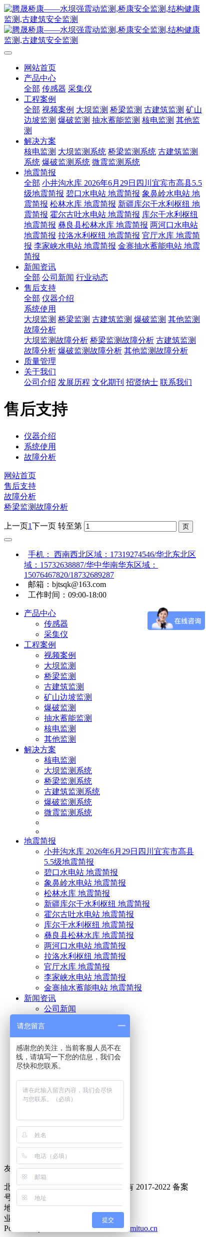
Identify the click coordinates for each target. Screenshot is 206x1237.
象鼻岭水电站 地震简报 (85, 883)
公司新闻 (60, 1008)
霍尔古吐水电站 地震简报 (89, 914)
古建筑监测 (64, 686)
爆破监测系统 (68, 802)
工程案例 (40, 644)
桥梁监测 (60, 676)
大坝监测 (60, 665)
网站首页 (40, 67)
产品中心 (40, 613)
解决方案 (40, 749)
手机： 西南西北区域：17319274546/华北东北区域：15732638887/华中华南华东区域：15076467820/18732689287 (110, 564)
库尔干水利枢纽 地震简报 (89, 925)
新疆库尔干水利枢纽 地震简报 (97, 904)
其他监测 (60, 739)
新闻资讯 (40, 998)
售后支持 (20, 486)
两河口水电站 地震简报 (85, 945)
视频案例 (60, 655)
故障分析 (40, 457)
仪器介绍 (40, 436)
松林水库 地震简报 (77, 893)
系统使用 (40, 446)
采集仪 (56, 634)
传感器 (56, 623)
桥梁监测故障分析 (36, 507)
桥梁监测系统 (68, 781)
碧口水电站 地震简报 (81, 872)
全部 (32, 88)
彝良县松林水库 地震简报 (89, 935)
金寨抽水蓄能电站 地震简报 (93, 987)
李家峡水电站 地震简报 (85, 977)
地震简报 (40, 841)
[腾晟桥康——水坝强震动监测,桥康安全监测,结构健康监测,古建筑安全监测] (103, 25)
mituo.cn (144, 1228)
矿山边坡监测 (68, 697)
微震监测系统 (68, 812)
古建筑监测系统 (72, 791)
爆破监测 (60, 707)
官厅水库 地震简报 (77, 966)
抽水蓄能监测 (68, 718)
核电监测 (60, 728)
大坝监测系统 (68, 770)
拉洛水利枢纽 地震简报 (85, 956)
